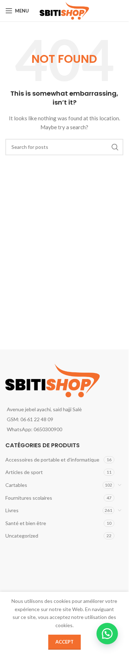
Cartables (16, 485)
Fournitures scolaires (28, 498)
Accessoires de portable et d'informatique (52, 460)
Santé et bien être (25, 523)
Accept (64, 642)
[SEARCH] (115, 147)
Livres (12, 510)
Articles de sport (24, 472)
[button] (107, 633)
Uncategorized (21, 536)
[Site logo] (64, 10)
